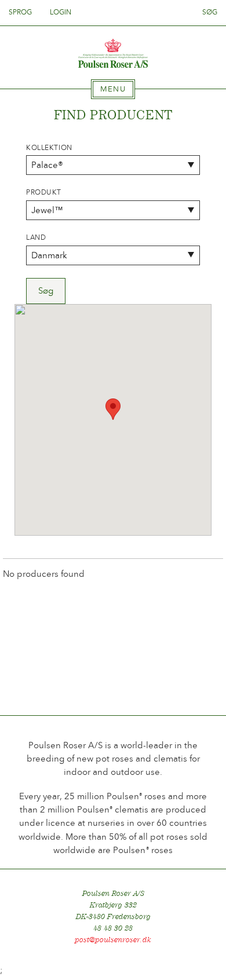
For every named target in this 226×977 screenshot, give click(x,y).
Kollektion (49, 148)
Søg (209, 12)
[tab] (113, 89)
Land (36, 237)
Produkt (43, 192)
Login (60, 12)
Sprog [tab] (21, 12)
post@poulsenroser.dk (113, 939)
